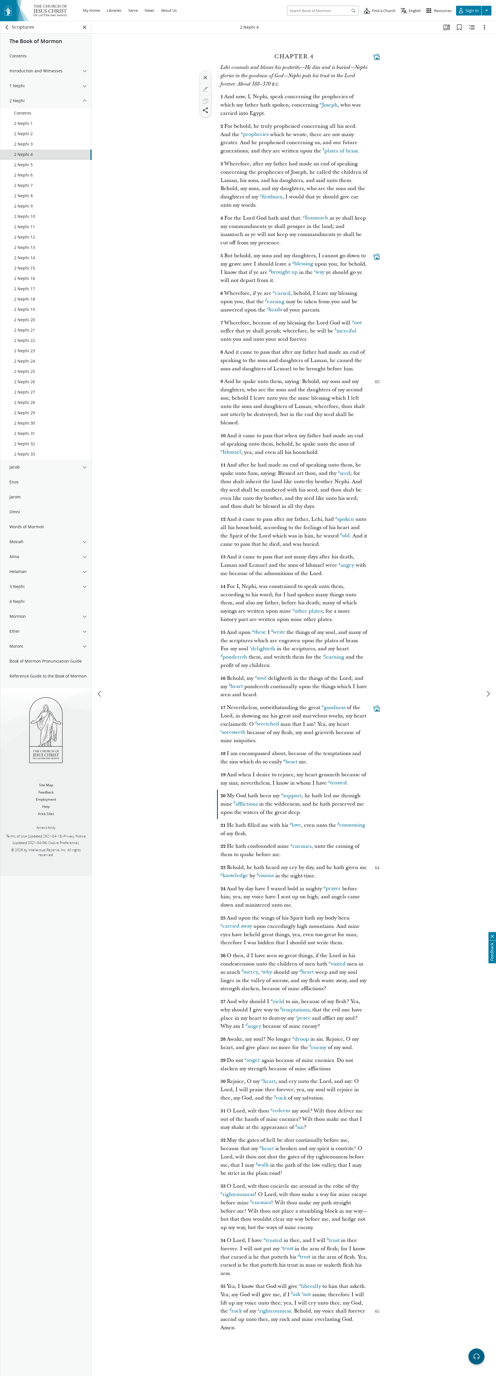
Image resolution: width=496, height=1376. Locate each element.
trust (334, 1240)
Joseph (330, 105)
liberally (311, 1286)
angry (347, 565)
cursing (275, 301)
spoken (345, 519)
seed (345, 473)
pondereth (234, 657)
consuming (352, 825)
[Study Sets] (446, 27)
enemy (318, 1047)
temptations (295, 1009)
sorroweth (233, 732)
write (279, 632)
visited (338, 963)
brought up (284, 272)
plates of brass (341, 150)
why (267, 972)
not (358, 322)
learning (334, 657)
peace (304, 1018)
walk (263, 1165)
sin (300, 1127)
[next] (488, 694)
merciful (346, 330)
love (296, 825)
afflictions (246, 804)
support (292, 795)
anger (253, 1060)
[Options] (484, 27)
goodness (334, 707)
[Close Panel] (84, 27)
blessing (303, 264)
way (319, 272)
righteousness (238, 1194)
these (260, 632)
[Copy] (205, 101)
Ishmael (231, 452)
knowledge (235, 875)
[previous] (100, 694)
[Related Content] (472, 27)
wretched (268, 724)
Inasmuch (316, 218)
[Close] (205, 77)
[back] (7, 27)
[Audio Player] (476, 1356)
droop (301, 1039)
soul (262, 678)
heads (275, 309)
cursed (282, 293)
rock (281, 1098)
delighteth (263, 648)
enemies (301, 846)
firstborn (272, 196)
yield (278, 1001)
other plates (308, 611)
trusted (338, 783)
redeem (281, 1110)
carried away (237, 926)
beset (291, 761)
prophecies (256, 134)
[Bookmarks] (459, 27)
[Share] (205, 110)
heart (236, 686)
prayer (333, 888)
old (346, 535)
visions (266, 875)
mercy (250, 972)
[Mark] (205, 89)
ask (296, 1294)
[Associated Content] (376, 56)
